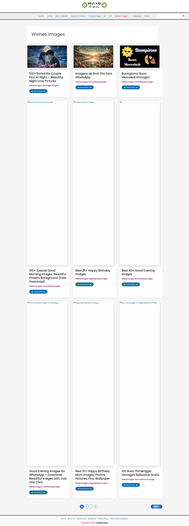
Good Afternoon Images (145, 479)
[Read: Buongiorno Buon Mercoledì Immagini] (139, 56)
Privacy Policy (103, 518)
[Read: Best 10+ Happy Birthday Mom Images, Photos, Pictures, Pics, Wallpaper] (93, 383)
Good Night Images (50, 85)
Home (63, 518)
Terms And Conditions (119, 518)
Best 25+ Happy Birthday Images (92, 272)
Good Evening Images (144, 279)
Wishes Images (35, 85)
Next (156, 506)
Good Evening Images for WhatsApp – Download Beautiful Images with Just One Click (48, 476)
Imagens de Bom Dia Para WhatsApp (93, 75)
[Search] (183, 16)
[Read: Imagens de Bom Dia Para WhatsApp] (93, 56)
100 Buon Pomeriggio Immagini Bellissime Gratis (140, 473)
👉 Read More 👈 (38, 91)
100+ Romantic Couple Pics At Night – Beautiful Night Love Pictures (46, 77)
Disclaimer (92, 518)
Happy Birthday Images (98, 279)
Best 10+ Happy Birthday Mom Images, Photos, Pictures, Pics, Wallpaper (92, 475)
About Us (71, 518)
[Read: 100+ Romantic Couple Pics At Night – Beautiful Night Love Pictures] (47, 56)
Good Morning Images (98, 82)
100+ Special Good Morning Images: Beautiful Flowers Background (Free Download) (47, 276)
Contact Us (81, 518)
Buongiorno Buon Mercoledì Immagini (136, 75)
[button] (128, 16)
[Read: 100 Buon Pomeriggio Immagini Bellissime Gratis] (139, 383)
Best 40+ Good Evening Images (138, 272)
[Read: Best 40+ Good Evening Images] (139, 182)
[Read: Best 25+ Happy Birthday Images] (93, 182)
